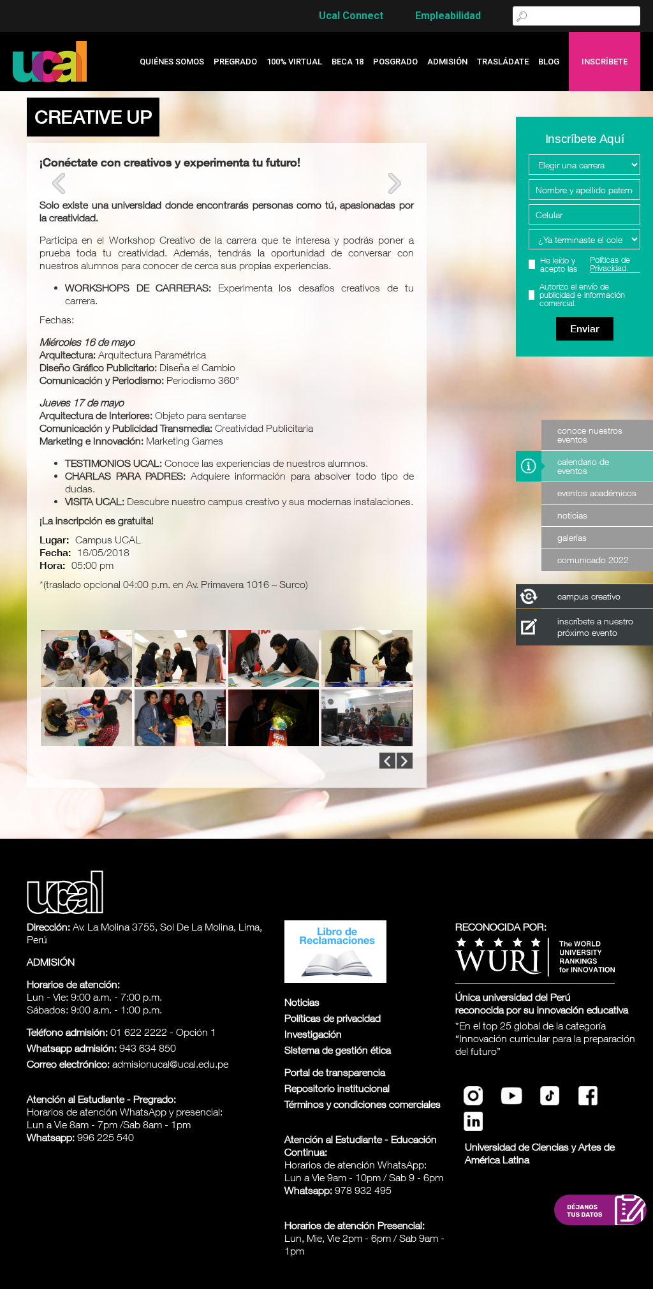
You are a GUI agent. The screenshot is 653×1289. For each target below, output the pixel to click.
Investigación (313, 1034)
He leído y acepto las (585, 264)
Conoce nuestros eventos (589, 435)
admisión (447, 61)
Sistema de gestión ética (337, 1050)
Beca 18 (347, 61)
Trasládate (503, 61)
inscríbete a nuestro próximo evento (595, 626)
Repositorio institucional (337, 1088)
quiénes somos (172, 61)
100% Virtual (294, 61)
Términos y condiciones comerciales (362, 1104)
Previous (58, 183)
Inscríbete (604, 61)
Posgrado (395, 61)
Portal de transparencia (334, 1072)
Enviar (584, 329)
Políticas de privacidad (332, 1018)
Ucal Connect (351, 16)
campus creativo (588, 596)
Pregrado (235, 61)
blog (548, 61)
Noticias (572, 515)
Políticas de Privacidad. (610, 264)
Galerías (572, 537)
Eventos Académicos (596, 492)
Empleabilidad (448, 16)
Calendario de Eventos (583, 466)
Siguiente (394, 183)
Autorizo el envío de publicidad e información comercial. (582, 295)
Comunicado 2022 (593, 559)
